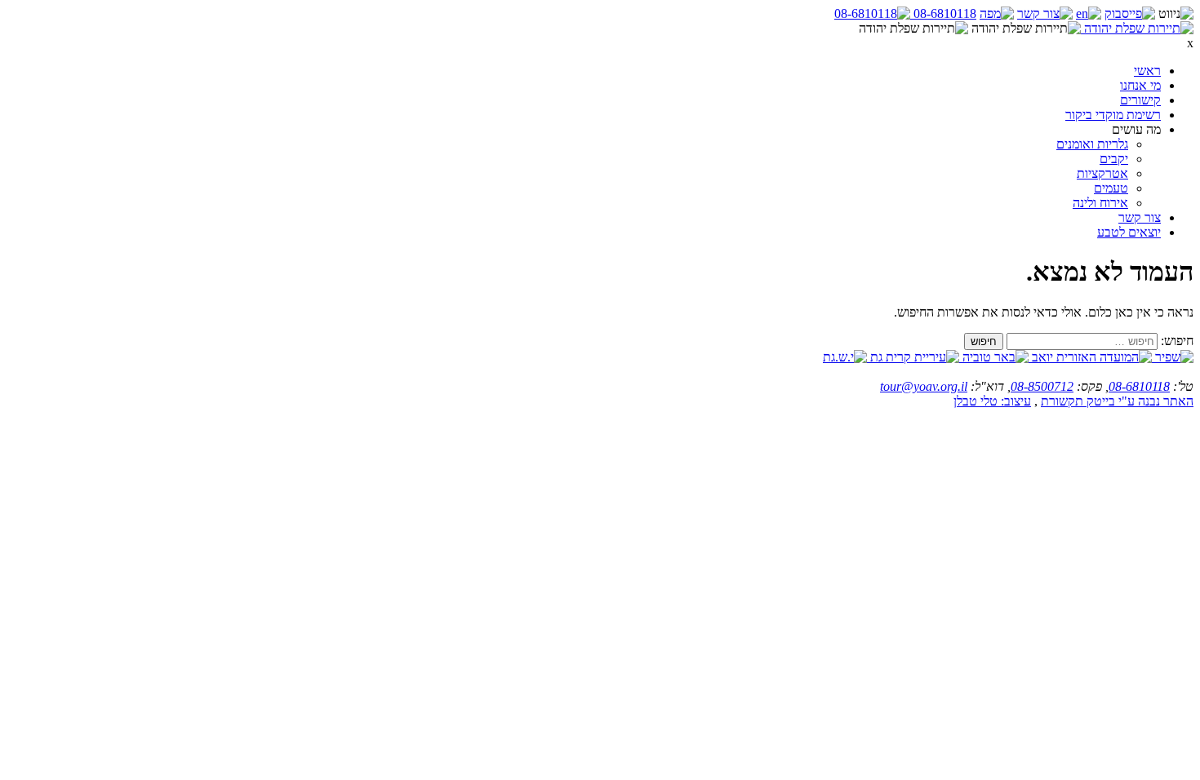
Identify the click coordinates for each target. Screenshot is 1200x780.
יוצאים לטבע (1129, 232)
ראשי (1147, 71)
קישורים (1140, 100)
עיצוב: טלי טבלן (992, 401)
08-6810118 (1139, 386)
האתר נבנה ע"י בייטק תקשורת (1117, 401)
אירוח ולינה (1100, 203)
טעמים (1111, 188)
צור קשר (1139, 217)
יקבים (1114, 159)
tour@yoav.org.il (923, 386)
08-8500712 (1042, 386)
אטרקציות (1102, 173)
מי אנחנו (1140, 85)
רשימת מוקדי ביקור (1113, 115)
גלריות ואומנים (1092, 144)
